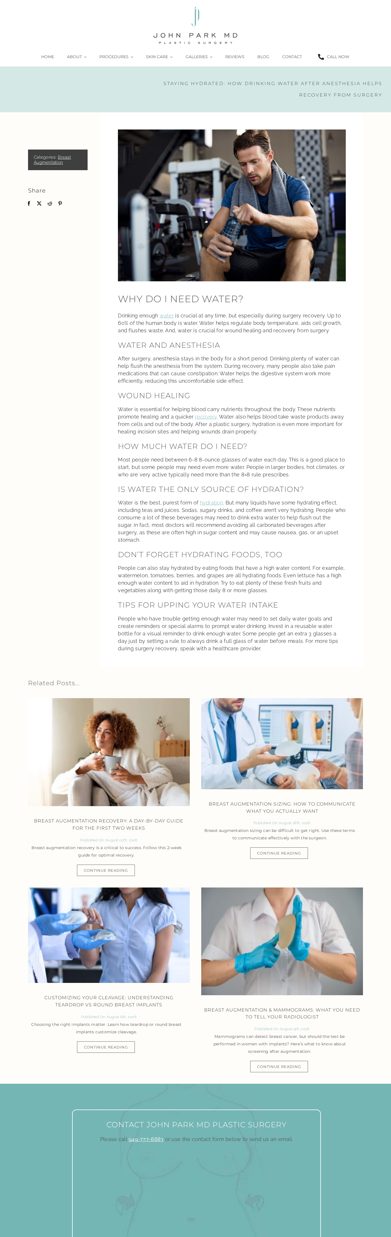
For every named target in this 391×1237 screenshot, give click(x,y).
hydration (211, 503)
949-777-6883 (146, 1139)
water (167, 316)
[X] (39, 203)
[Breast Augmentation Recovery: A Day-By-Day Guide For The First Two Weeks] (109, 752)
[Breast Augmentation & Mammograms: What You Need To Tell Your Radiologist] (282, 941)
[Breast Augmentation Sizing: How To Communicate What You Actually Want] (282, 743)
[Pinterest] (60, 203)
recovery (206, 417)
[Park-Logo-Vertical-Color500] (195, 7)
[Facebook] (29, 203)
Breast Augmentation (52, 160)
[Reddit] (50, 203)
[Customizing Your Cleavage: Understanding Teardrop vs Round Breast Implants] (109, 935)
